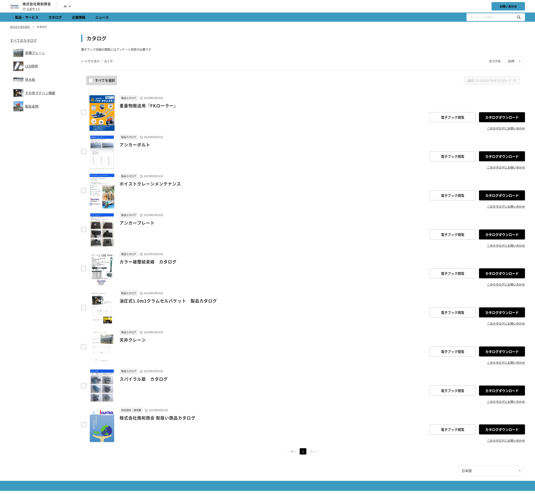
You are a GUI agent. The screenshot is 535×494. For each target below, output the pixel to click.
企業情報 (78, 17)
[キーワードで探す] (519, 17)
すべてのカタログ (23, 40)
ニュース (102, 17)
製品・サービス (26, 17)
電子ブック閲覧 (452, 117)
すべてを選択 (105, 80)
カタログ (55, 17)
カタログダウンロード (502, 117)
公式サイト (33, 9)
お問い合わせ (508, 6)
